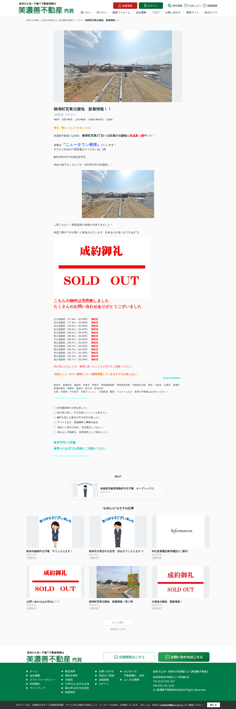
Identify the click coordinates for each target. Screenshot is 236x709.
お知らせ (59, 114)
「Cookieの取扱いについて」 (171, 705)
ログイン (153, 6)
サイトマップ (37, 688)
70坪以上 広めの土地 (77, 684)
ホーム (33, 671)
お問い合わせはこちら (187, 657)
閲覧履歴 (212, 6)
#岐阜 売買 (60, 119)
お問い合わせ (173, 12)
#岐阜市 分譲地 (104, 119)
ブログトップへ (118, 629)
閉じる (213, 705)
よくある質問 (131, 679)
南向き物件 (71, 675)
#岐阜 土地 (73, 119)
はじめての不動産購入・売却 (134, 673)
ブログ (156, 12)
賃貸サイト (192, 12)
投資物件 (70, 692)
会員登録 (127, 6)
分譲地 (69, 679)
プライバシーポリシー (42, 679)
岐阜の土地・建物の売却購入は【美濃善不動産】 (181, 671)
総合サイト (211, 12)
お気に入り (194, 6)
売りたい (101, 12)
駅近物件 (70, 671)
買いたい (86, 12)
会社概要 (141, 12)
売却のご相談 (106, 675)
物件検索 (177, 6)
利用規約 (35, 684)
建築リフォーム (121, 12)
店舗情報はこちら (132, 657)
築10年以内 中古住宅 (77, 688)
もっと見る (118, 622)
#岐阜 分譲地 (87, 119)
